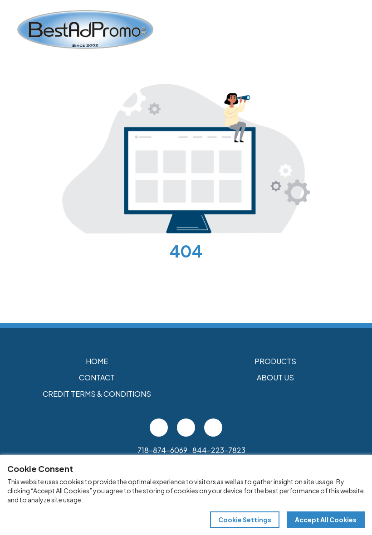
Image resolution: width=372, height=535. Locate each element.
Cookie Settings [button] (244, 520)
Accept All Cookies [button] (326, 520)
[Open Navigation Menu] (345, 29)
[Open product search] (326, 29)
